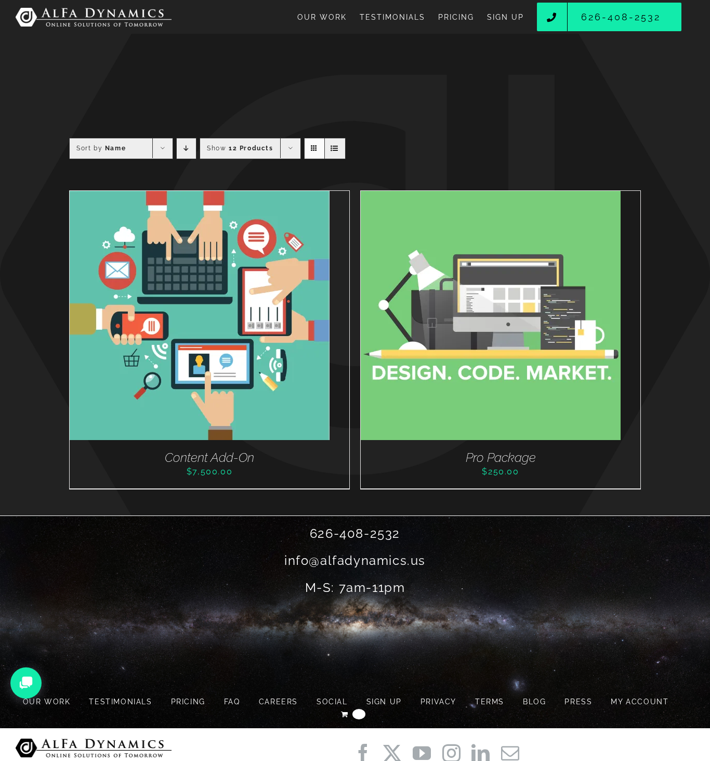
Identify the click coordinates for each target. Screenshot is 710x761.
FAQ (232, 702)
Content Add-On (209, 457)
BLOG (534, 702)
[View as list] (335, 148)
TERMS (489, 702)
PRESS (578, 702)
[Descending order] (186, 148)
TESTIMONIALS (120, 702)
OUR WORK (47, 702)
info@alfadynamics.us (355, 560)
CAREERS (278, 702)
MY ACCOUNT (639, 702)
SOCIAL (332, 702)
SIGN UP (384, 702)
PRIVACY (438, 702)
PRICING (188, 702)
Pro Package (501, 457)
